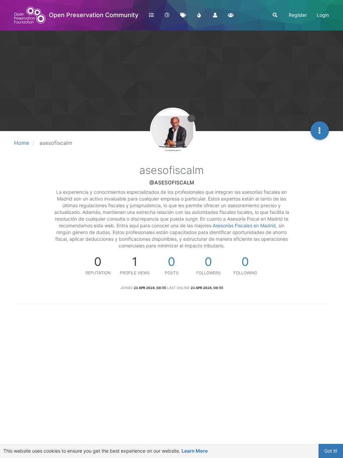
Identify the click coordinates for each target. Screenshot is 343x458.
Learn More (195, 451)
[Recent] (167, 15)
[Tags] (183, 15)
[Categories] (151, 15)
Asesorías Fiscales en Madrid (244, 225)
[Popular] (199, 15)
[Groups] (231, 15)
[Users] (215, 15)
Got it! (330, 451)
